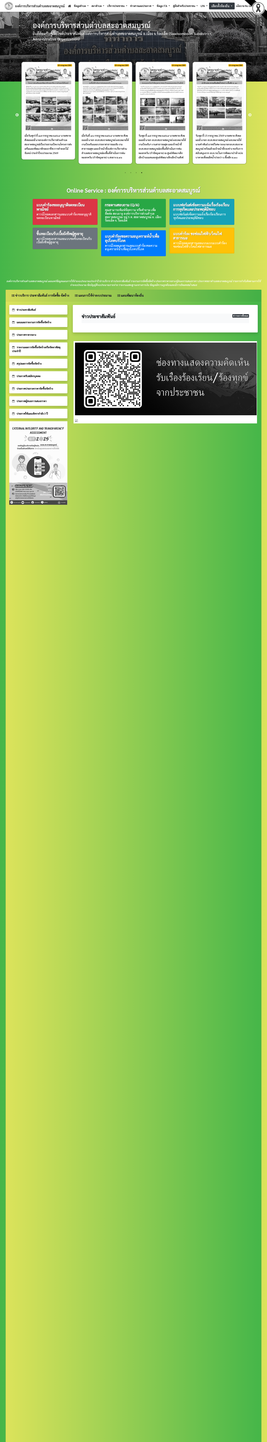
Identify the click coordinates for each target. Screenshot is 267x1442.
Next (250, 115)
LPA (203, 5)
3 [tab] (136, 172)
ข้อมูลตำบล (80, 5)
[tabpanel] (48, 115)
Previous (17, 115)
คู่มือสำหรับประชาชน (184, 5)
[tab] (38, 310)
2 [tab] (131, 172)
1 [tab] (125, 172)
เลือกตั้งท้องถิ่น (220, 4)
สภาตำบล (97, 5)
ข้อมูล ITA (162, 5)
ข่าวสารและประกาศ (141, 5)
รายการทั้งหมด (241, 316)
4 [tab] (141, 172)
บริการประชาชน (116, 5)
